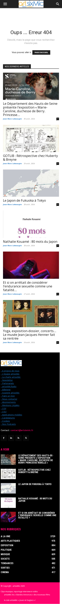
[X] (26, 438)
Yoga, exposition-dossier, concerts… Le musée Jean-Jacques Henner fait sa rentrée (29, 334)
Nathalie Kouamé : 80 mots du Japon (30, 241)
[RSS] (18, 438)
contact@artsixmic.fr (22, 430)
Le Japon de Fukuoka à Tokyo (24, 200)
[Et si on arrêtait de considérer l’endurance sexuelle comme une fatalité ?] (31, 265)
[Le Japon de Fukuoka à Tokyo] (31, 183)
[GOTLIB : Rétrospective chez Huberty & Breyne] (31, 138)
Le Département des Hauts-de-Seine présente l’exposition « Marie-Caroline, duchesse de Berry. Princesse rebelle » (35, 459)
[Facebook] (4, 438)
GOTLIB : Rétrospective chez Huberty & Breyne (30, 158)
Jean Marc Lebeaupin (12, 119)
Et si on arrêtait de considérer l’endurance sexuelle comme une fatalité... (27, 286)
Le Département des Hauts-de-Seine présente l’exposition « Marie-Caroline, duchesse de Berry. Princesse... (30, 109)
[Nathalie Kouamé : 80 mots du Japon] (31, 224)
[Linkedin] (11, 438)
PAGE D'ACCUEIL (41, 52)
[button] (5, 4)
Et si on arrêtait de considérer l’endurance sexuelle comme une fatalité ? (37, 515)
